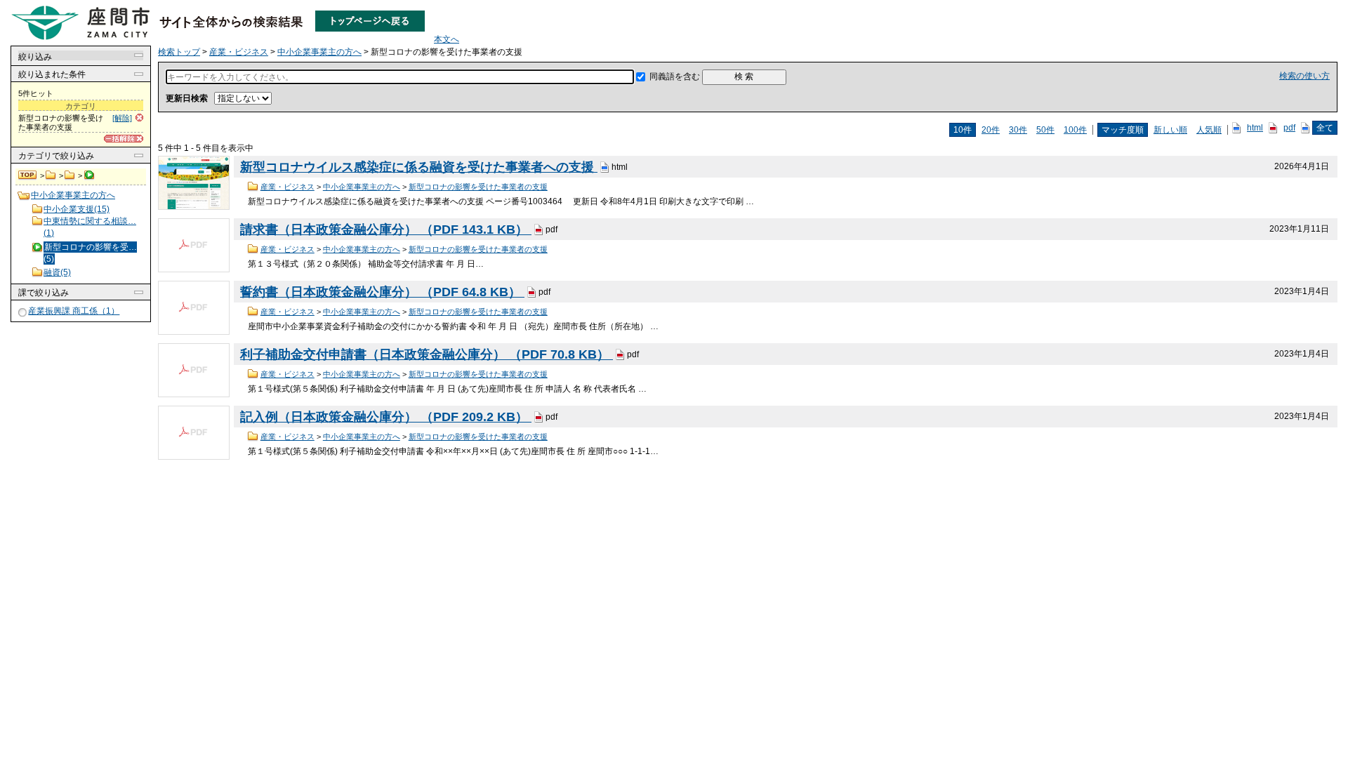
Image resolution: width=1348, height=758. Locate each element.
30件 (1018, 130)
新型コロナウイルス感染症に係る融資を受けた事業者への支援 (418, 167)
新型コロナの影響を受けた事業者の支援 (478, 186)
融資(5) (57, 272)
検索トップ (28, 175)
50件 (1045, 130)
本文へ (446, 39)
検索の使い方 (1304, 76)
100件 (1075, 130)
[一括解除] (123, 138)
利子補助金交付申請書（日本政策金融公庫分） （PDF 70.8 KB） (426, 354)
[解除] (122, 118)
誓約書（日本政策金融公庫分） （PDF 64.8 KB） (382, 292)
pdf (1289, 128)
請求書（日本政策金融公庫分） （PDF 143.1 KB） (385, 229)
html (1255, 128)
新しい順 (1170, 130)
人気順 (1209, 130)
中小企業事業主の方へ (70, 175)
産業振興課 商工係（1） (73, 311)
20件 (991, 130)
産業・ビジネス (51, 175)
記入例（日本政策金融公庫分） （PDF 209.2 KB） (385, 417)
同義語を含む (674, 76)
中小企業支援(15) (77, 209)
